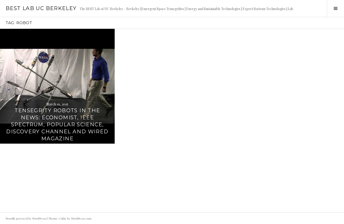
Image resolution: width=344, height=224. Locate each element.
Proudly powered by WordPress (26, 218)
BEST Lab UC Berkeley (41, 8)
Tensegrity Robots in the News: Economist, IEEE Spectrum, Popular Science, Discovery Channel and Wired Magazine (57, 124)
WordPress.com (81, 218)
